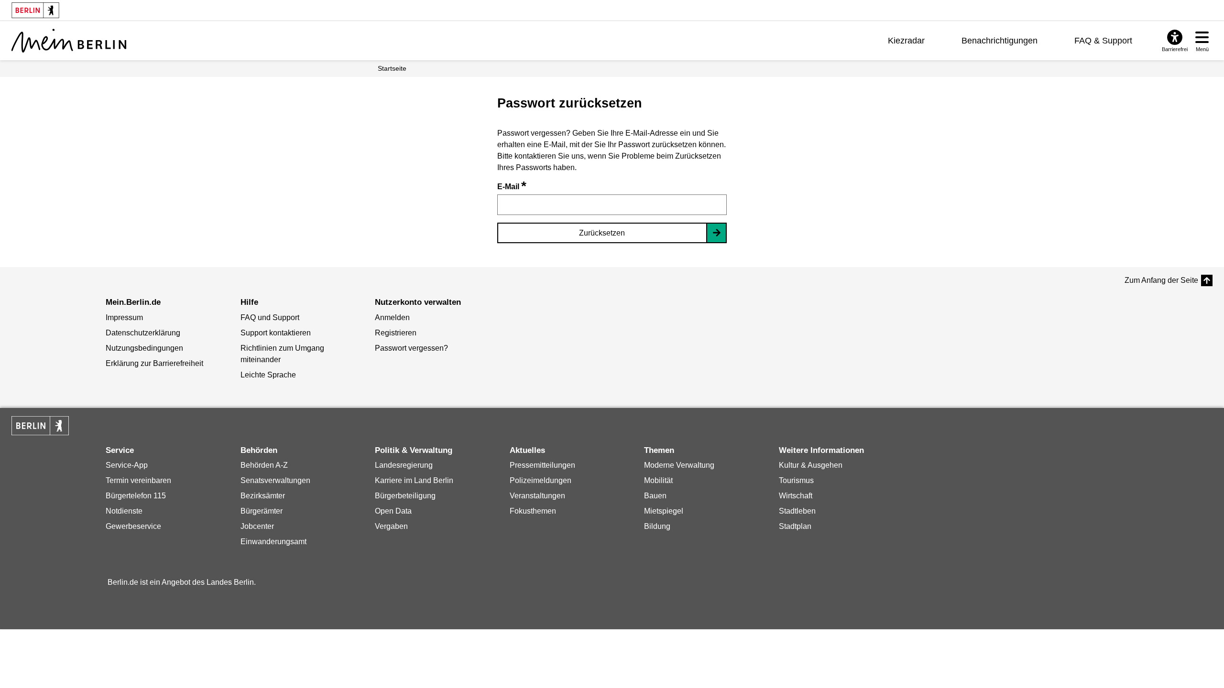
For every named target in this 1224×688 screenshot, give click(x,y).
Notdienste (124, 511)
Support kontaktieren (275, 333)
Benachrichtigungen (1000, 40)
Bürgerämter (261, 511)
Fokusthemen (533, 511)
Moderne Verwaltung (679, 465)
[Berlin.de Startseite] (40, 425)
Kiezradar (906, 40)
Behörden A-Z (264, 465)
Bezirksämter (262, 496)
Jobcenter (257, 526)
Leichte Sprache (268, 375)
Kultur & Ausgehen (810, 465)
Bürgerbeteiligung (405, 496)
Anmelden (392, 317)
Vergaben (391, 526)
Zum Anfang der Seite (1161, 280)
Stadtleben (797, 511)
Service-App (127, 465)
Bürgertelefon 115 (136, 496)
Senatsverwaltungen (275, 480)
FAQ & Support (1103, 40)
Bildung (657, 526)
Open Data (393, 511)
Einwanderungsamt (273, 542)
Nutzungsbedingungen (144, 348)
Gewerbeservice (133, 526)
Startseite (392, 68)
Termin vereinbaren (138, 480)
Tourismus (796, 480)
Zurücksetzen (602, 233)
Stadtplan (795, 526)
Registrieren (395, 333)
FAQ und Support (269, 317)
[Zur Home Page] (68, 40)
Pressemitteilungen (542, 465)
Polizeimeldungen (540, 480)
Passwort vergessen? (411, 348)
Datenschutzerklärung (143, 333)
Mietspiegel (663, 511)
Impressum (124, 317)
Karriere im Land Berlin (414, 480)
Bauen (655, 496)
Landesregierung (404, 465)
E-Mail (511, 186)
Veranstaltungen (537, 496)
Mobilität (658, 480)
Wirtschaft (795, 496)
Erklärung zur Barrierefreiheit (154, 363)
